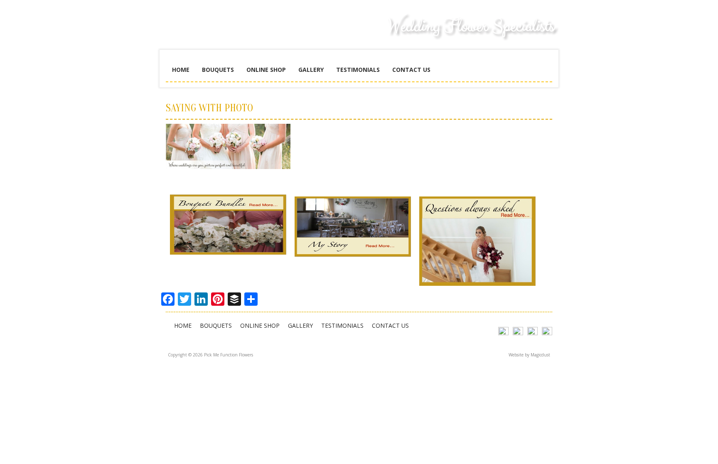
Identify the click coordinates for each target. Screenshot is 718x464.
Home (180, 70)
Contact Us (411, 70)
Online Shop (266, 70)
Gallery (311, 70)
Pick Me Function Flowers (228, 33)
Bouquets (218, 70)
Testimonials (358, 70)
